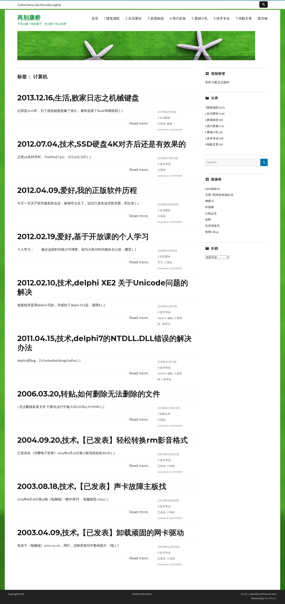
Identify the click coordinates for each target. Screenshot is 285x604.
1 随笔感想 (112, 18)
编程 (170, 318)
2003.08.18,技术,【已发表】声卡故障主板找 (91, 486)
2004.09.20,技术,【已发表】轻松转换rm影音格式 (102, 440)
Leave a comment (170, 129)
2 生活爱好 (133, 18)
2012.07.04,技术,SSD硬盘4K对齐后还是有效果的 (101, 144)
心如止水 (211, 213)
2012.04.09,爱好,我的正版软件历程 (77, 190)
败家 (169, 123)
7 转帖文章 (244, 18)
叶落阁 (209, 207)
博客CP (209, 201)
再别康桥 (29, 17)
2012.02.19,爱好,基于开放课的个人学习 (83, 236)
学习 (160, 262)
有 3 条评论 (164, 379)
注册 (214, 82)
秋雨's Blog (211, 232)
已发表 (162, 466)
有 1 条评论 (164, 323)
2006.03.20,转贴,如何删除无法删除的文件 (88, 393)
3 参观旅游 (156, 18)
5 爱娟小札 (200, 18)
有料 (208, 219)
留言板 (263, 18)
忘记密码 (223, 82)
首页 (95, 18)
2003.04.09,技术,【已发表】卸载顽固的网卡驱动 (100, 532)
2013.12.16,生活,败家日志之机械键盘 (78, 97)
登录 (208, 82)
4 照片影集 (178, 18)
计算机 (162, 123)
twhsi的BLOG (212, 189)
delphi (162, 318)
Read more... (139, 123)
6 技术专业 (222, 18)
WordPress (270, 598)
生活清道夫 (212, 225)
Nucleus (245, 594)
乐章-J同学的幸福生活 (219, 195)
